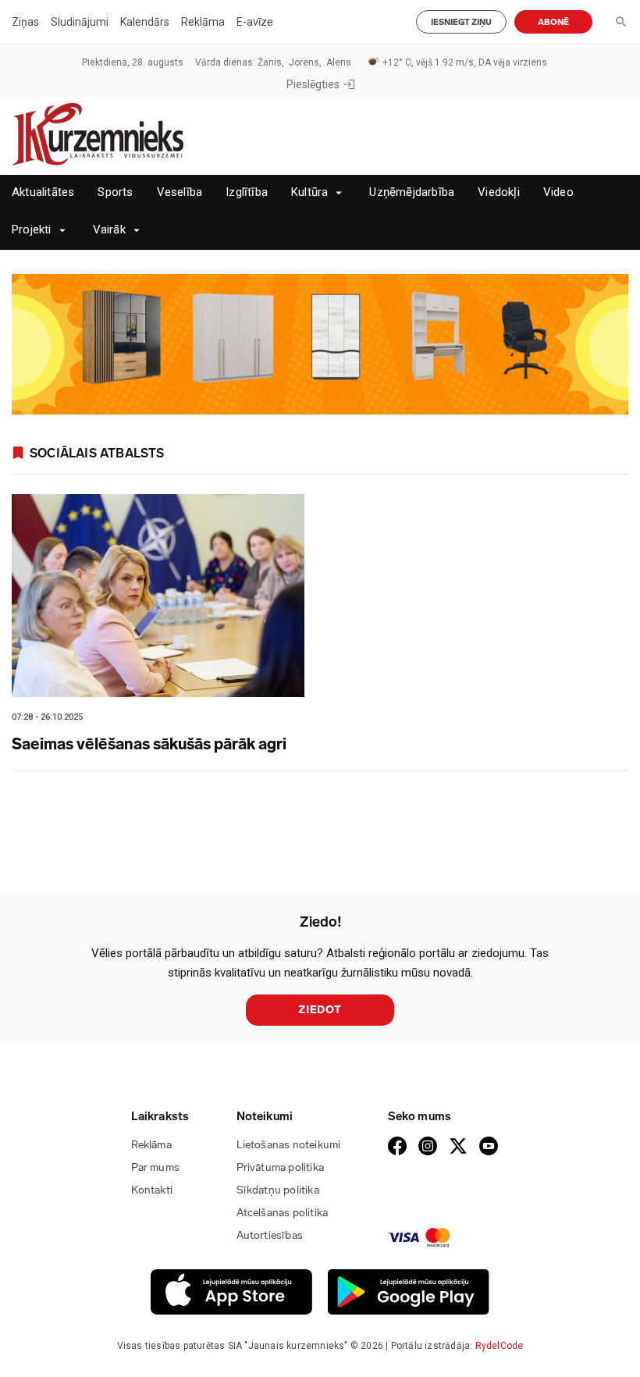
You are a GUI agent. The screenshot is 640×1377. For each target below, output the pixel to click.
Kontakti (152, 1190)
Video (558, 192)
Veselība (180, 192)
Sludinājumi (79, 22)
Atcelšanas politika (282, 1212)
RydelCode (499, 1345)
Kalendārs (144, 22)
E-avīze (254, 22)
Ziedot (320, 1009)
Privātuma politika (280, 1167)
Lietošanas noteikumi (288, 1144)
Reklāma (203, 22)
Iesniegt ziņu (461, 22)
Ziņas (25, 22)
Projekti (32, 230)
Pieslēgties (313, 84)
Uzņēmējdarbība (411, 192)
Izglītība (247, 192)
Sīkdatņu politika (277, 1190)
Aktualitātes (43, 192)
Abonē (553, 22)
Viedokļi (499, 192)
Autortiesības (270, 1235)
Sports (115, 192)
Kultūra (309, 192)
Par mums (155, 1167)
